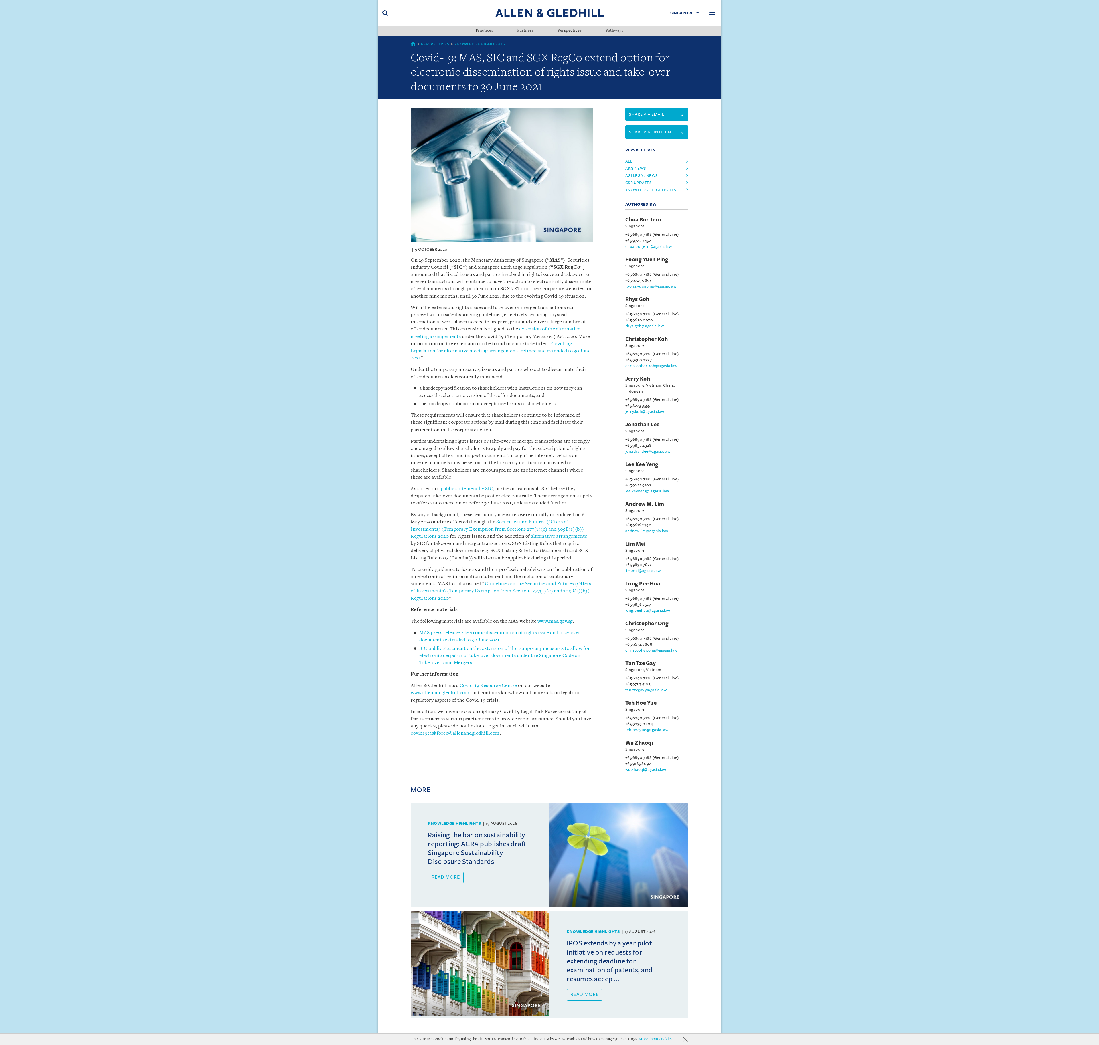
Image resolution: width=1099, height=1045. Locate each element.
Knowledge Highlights (479, 44)
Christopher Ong (647, 623)
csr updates (638, 183)
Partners (525, 31)
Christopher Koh (646, 339)
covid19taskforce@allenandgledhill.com (455, 733)
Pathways (614, 31)
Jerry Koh (637, 379)
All (628, 161)
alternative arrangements (559, 536)
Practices (484, 31)
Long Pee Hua (642, 584)
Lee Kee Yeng (642, 464)
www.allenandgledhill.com (440, 692)
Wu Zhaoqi (639, 743)
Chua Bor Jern (643, 220)
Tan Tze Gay (640, 663)
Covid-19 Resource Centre (488, 685)
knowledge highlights (650, 190)
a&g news (635, 168)
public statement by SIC (467, 488)
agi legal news (641, 175)
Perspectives (570, 31)
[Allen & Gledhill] (549, 12)
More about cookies (656, 1039)
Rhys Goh (637, 299)
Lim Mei (635, 544)
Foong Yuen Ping (647, 259)
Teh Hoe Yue (641, 703)
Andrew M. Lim (644, 504)
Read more (446, 877)
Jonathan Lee (642, 425)
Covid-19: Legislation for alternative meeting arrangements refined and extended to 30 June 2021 (500, 351)
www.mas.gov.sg (555, 621)
